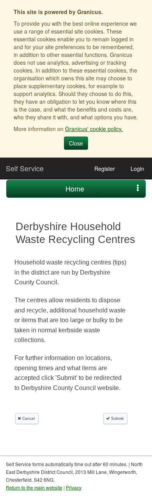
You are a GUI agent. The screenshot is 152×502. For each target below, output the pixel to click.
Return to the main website (34, 487)
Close (76, 143)
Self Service (25, 168)
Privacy (73, 487)
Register (104, 168)
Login (137, 168)
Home (74, 188)
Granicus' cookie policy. (94, 129)
